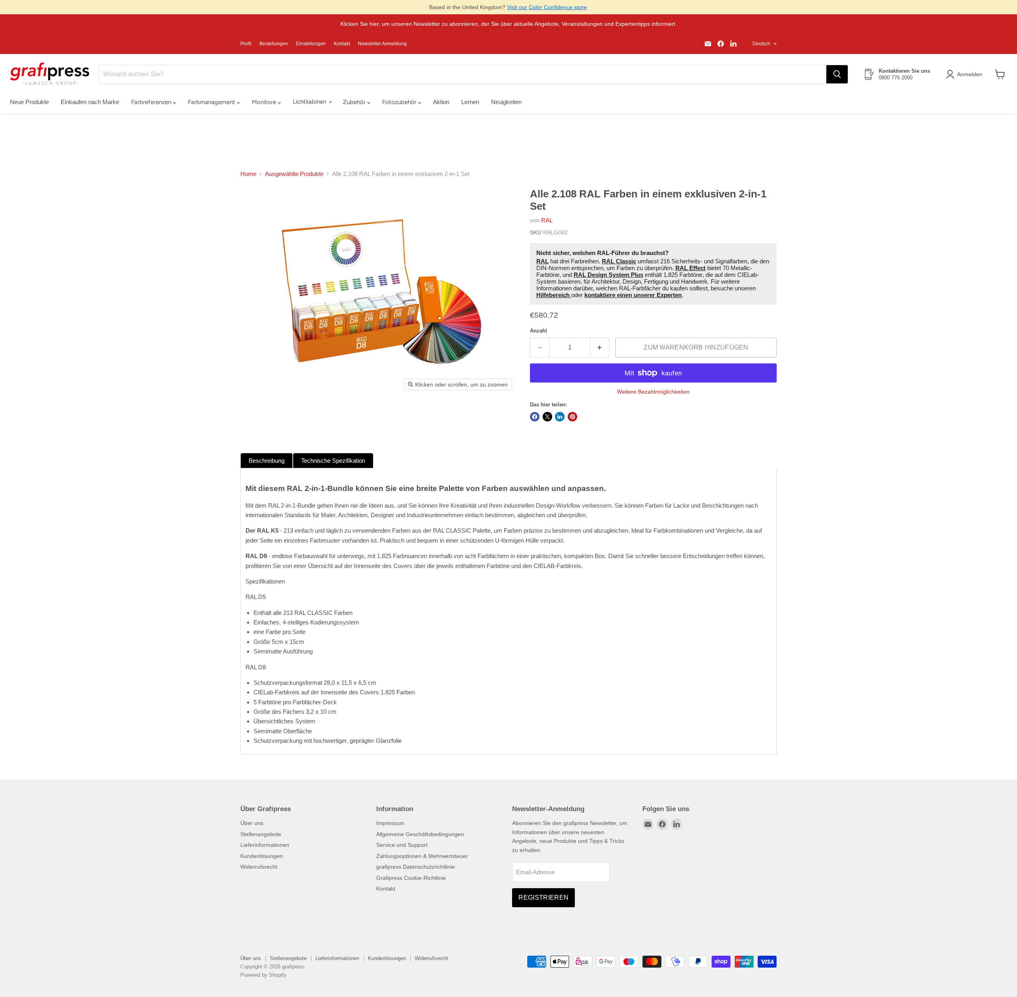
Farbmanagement (212, 102)
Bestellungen (273, 43)
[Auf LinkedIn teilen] (560, 416)
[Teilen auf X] (547, 416)
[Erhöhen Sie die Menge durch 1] (600, 347)
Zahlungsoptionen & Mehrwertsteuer (422, 856)
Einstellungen (311, 43)
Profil (245, 43)
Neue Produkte (29, 102)
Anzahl (538, 331)
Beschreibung (266, 460)
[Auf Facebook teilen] (534, 416)
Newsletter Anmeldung (382, 43)
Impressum (390, 823)
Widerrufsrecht (258, 867)
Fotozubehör (400, 102)
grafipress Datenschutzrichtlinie (415, 867)
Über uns (251, 823)
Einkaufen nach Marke (90, 102)
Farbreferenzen (152, 102)
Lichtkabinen (310, 101)
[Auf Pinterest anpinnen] (572, 416)
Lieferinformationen (264, 845)
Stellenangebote (260, 834)
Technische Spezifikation (333, 460)
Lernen (470, 102)
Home (248, 173)
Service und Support (401, 845)
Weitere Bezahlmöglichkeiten (653, 391)
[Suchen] (837, 74)
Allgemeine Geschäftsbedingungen (420, 834)
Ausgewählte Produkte (294, 173)
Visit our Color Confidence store (547, 7)
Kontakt (342, 43)
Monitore (265, 102)
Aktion (441, 102)
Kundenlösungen (261, 856)
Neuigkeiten (506, 102)
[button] (965, 74)
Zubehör (355, 102)
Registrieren (543, 897)
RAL (547, 220)
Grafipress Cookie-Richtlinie (411, 878)
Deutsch (761, 43)
